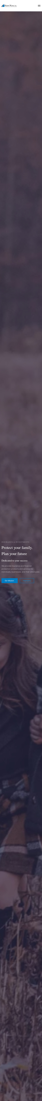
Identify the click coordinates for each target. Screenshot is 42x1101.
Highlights (27, 581)
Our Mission (9, 581)
